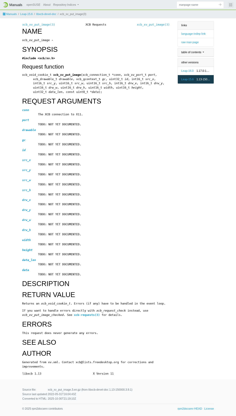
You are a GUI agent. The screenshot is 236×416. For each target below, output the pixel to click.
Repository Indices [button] (65, 4)
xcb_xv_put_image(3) (38, 24)
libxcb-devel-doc (46, 14)
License (209, 408)
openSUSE (33, 4)
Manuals (11, 14)
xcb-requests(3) (87, 315)
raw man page (190, 42)
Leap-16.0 (187, 70)
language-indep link (193, 33)
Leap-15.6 (26, 14)
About (46, 4)
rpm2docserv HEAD (190, 408)
